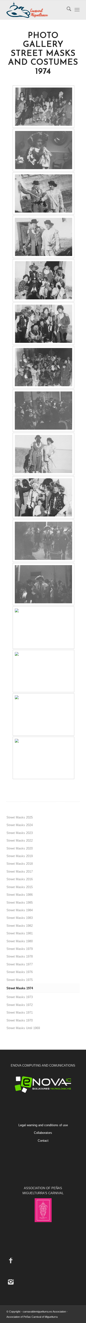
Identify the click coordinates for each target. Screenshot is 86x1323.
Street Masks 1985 (19, 902)
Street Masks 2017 (19, 871)
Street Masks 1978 (19, 956)
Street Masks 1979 (19, 949)
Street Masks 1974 (19, 988)
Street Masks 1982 (19, 925)
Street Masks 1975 (19, 980)
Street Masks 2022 (19, 840)
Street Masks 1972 (19, 1005)
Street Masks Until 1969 (23, 1028)
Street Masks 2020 (19, 848)
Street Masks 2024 (19, 825)
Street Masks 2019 (19, 856)
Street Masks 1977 (19, 964)
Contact (43, 1140)
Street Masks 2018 (19, 863)
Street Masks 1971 (19, 1012)
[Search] (66, 9)
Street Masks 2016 (19, 879)
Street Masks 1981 (19, 933)
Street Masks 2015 (19, 887)
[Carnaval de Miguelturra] (35, 9)
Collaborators (43, 1133)
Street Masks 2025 (19, 817)
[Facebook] (10, 1260)
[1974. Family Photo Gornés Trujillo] (43, 107)
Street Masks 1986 (19, 894)
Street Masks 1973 (19, 997)
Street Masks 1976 (19, 972)
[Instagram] (10, 1281)
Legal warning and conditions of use (43, 1125)
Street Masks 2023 (19, 833)
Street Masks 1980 (19, 941)
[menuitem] (66, 9)
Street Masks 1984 (19, 910)
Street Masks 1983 (19, 918)
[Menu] (77, 10)
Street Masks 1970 (19, 1020)
